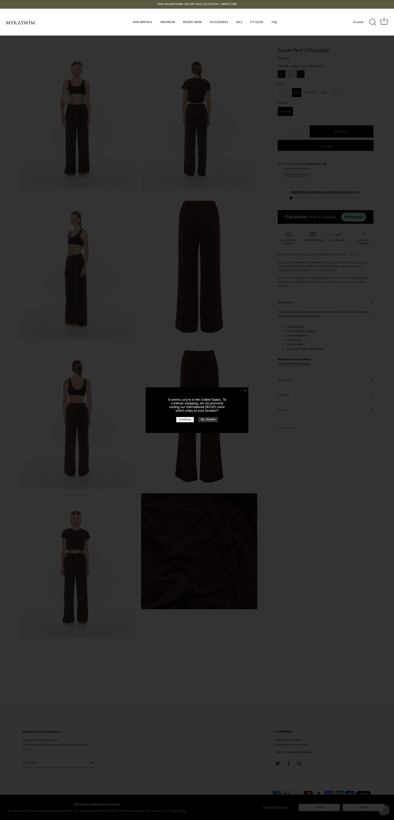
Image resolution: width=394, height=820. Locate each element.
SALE (239, 22)
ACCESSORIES (219, 22)
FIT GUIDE (256, 22)
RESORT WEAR (192, 22)
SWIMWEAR (167, 22)
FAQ (274, 22)
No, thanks (208, 419)
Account (358, 22)
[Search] (373, 22)
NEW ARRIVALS (142, 22)
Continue (185, 419)
